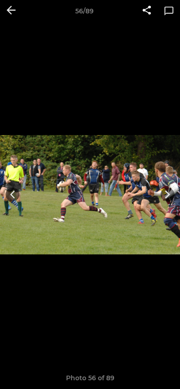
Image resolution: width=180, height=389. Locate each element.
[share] (146, 11)
